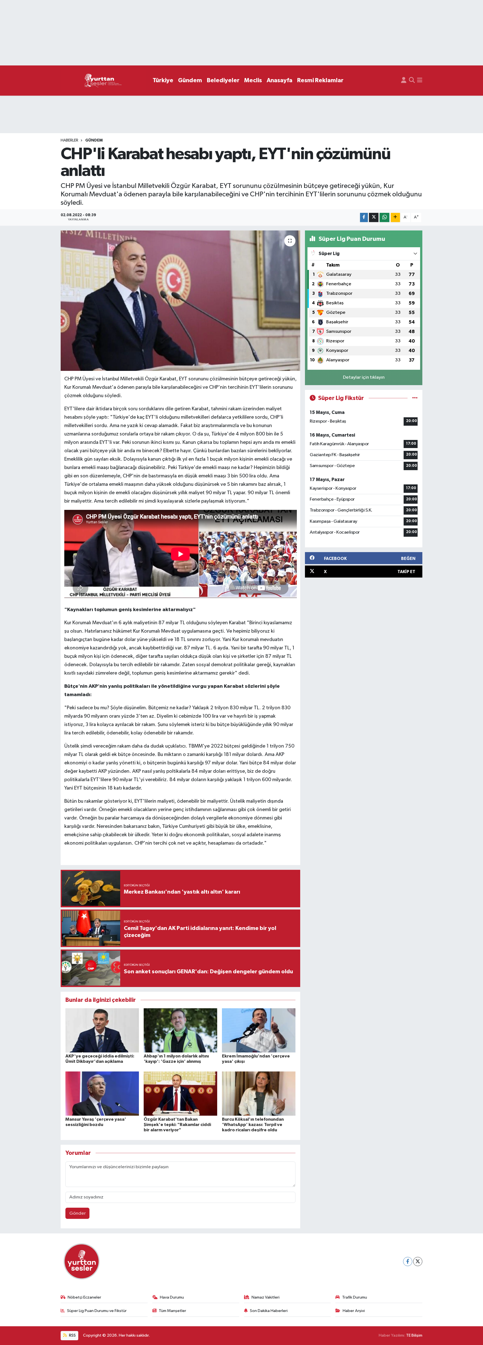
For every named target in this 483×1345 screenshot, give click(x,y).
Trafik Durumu (354, 1297)
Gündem (190, 80)
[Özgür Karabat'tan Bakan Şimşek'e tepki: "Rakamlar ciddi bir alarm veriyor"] (180, 1093)
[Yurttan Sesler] (103, 80)
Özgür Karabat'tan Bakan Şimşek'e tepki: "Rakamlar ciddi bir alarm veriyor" (177, 1124)
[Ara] (412, 80)
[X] (417, 1261)
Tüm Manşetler (172, 1311)
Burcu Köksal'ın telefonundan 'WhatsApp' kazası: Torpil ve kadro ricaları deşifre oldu (253, 1124)
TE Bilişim (414, 1335)
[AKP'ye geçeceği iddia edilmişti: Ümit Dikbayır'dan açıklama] (102, 1030)
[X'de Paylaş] (373, 217)
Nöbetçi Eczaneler (84, 1297)
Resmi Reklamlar (320, 80)
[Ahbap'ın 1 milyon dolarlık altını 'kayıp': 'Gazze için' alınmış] (180, 1030)
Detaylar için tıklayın (364, 377)
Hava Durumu (172, 1297)
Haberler (69, 140)
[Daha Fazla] (395, 217)
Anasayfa (279, 80)
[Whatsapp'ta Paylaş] (384, 217)
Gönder (77, 1213)
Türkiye (163, 80)
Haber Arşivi (354, 1311)
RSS (72, 1335)
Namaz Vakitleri (266, 1297)
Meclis (253, 80)
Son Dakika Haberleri (269, 1311)
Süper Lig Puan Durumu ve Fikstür (97, 1311)
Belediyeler (223, 80)
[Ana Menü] (419, 80)
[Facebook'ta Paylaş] (364, 217)
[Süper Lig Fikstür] (415, 398)
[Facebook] (407, 1261)
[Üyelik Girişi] (403, 80)
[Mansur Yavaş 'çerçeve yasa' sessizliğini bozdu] (102, 1093)
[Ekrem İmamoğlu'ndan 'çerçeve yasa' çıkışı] (258, 1030)
